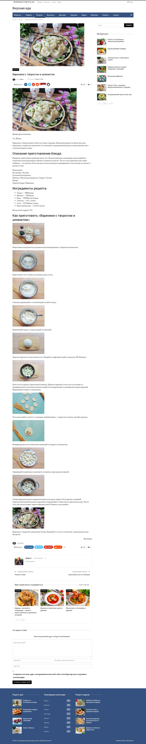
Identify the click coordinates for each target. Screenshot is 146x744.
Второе (39, 15)
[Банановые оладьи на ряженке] (17, 712)
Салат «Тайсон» (28, 728)
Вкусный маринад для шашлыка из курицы (92, 720)
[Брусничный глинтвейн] (17, 721)
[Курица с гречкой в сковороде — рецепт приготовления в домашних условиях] (26, 597)
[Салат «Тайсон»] (17, 730)
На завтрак (20, 543)
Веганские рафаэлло (115, 76)
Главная (39, 2)
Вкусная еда (22, 8)
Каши (84, 15)
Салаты (105, 15)
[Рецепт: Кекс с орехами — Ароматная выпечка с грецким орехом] (101, 87)
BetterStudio (129, 740)
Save (44, 84)
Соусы (116, 15)
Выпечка (50, 15)
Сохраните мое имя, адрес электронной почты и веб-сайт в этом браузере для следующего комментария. (50, 675)
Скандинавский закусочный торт (120, 94)
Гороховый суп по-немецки (79, 575)
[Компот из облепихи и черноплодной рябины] (101, 42)
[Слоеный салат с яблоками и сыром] (101, 60)
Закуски (73, 15)
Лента (54, 2)
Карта (59, 2)
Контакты (47, 2)
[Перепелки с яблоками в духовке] (78, 597)
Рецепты (17, 15)
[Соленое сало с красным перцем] (80, 712)
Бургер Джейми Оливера (117, 49)
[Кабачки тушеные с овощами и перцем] (80, 702)
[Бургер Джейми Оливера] (101, 51)
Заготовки (47, 714)
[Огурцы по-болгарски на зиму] (17, 702)
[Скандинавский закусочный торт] (101, 97)
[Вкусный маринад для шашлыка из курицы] (80, 721)
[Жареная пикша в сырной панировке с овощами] (101, 69)
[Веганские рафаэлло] (101, 78)
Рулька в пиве (20, 575)
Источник (88, 538)
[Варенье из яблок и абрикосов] (80, 730)
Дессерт (62, 15)
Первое (29, 15)
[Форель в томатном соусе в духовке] (52, 597)
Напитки (94, 15)
